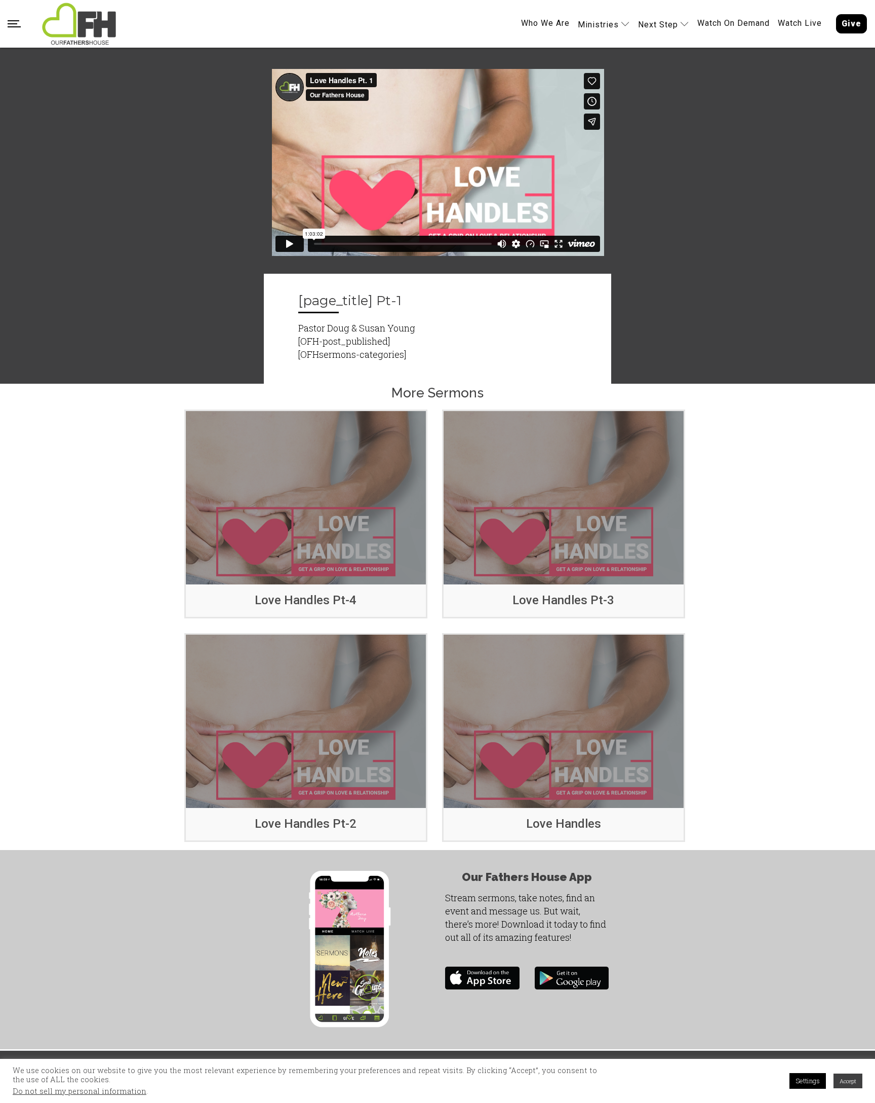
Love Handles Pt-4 (305, 600)
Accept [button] (848, 1081)
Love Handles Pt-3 (563, 600)
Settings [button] (808, 1080)
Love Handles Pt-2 (305, 824)
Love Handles (563, 824)
